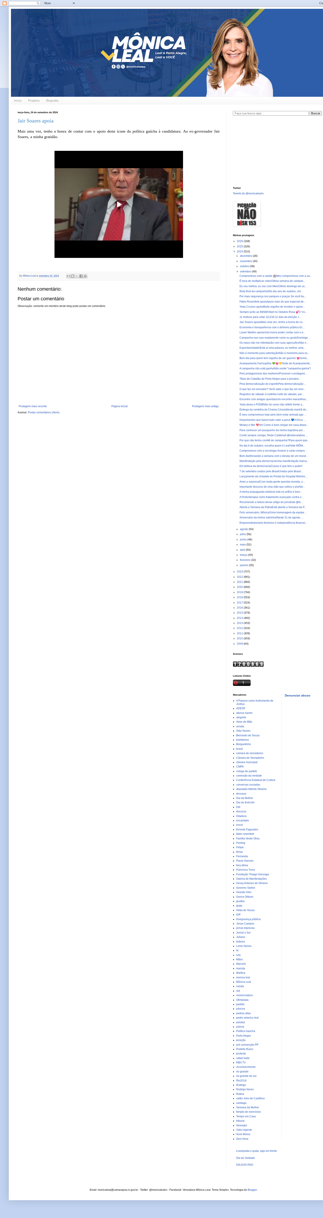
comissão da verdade (249, 775)
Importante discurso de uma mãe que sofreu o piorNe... (272, 486)
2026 (240, 241)
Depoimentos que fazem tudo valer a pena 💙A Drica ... (272, 419)
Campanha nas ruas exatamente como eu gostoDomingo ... (275, 337)
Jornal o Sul (243, 932)
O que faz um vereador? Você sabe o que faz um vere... (272, 389)
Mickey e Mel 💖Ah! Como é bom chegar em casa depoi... (274, 425)
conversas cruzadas (248, 784)
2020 (240, 587)
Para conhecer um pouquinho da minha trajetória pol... (272, 430)
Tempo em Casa (246, 1116)
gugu (239, 905)
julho (243, 534)
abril (243, 549)
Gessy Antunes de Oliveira (252, 883)
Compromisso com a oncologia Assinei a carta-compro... (273, 450)
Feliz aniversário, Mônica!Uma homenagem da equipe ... (273, 512)
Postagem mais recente (33, 406)
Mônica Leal (243, 981)
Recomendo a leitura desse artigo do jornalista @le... (271, 502)
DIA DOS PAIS (244, 1164)
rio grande (242, 1071)
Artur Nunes (243, 730)
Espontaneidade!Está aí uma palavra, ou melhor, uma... (272, 347)
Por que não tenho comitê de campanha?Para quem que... (274, 440)
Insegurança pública (248, 919)
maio (243, 544)
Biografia (52, 100)
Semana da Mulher (247, 1107)
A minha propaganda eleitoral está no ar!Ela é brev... (271, 491)
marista (240, 968)
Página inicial (119, 406)
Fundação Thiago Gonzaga (252, 874)
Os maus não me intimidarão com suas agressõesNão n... (274, 342)
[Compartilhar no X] (77, 276)
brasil (239, 748)
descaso (241, 793)
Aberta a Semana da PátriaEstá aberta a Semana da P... (273, 507)
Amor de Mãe (244, 721)
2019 (240, 592)
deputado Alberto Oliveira (251, 789)
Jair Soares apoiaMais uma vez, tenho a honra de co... (272, 322)
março (244, 554)
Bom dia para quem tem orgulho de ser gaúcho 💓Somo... (274, 358)
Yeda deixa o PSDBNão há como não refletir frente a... (272, 404)
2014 (240, 618)
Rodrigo (241, 1085)
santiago (241, 1103)
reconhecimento (246, 1066)
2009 (240, 643)
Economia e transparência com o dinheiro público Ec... (272, 327)
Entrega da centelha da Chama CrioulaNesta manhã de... (274, 409)
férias (239, 851)
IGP (238, 914)
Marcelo (241, 963)
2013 (240, 623)
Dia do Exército (245, 802)
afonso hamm (244, 713)
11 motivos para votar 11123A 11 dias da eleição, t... (270, 317)
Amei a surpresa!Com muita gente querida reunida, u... (272, 481)
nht (238, 990)
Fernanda (242, 856)
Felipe (240, 847)
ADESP (240, 708)
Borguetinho (243, 744)
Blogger (252, 1189)
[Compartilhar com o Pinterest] (85, 276)
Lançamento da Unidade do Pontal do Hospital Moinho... (273, 476)
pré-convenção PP (247, 1044)
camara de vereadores (249, 753)
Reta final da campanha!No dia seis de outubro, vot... (271, 291)
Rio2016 (241, 1080)
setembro (246, 271)
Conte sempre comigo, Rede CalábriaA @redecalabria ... (273, 435)
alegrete (241, 717)
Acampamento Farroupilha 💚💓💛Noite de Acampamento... (276, 363)
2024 (240, 251)
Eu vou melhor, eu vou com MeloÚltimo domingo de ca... (273, 286)
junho (243, 539)
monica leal (243, 977)
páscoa (240, 1008)
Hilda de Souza (245, 910)
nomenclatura (244, 995)
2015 (240, 612)
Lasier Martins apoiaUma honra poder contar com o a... (272, 332)
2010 (240, 638)
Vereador (241, 1125)
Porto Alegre (243, 1035)
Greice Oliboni (244, 896)
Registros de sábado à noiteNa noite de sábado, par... (272, 394)
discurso (241, 811)
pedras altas (243, 1013)
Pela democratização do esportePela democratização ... (273, 383)
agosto (244, 529)
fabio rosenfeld (245, 833)
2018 (240, 597)
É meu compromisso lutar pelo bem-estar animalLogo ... (273, 414)
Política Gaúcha (245, 1031)
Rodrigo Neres (245, 1089)
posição (241, 1040)
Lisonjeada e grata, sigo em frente (256, 1150)
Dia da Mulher (244, 798)
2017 (240, 602)
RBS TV (241, 1062)
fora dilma (242, 865)
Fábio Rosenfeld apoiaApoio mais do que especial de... (273, 301)
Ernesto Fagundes (247, 829)
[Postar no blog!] (73, 276)
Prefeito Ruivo (244, 1049)
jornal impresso (245, 928)
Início (18, 100)
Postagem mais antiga (205, 406)
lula (238, 955)
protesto (241, 1053)
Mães (239, 959)
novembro (246, 261)
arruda (240, 726)
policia (240, 1026)
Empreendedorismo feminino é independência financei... (273, 522)
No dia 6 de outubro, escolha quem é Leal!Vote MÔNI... (272, 445)
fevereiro (245, 560)
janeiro (244, 565)
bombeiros (242, 739)
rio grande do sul (246, 1076)
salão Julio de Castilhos (250, 1098)
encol (239, 824)
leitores (240, 941)
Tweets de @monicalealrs (248, 193)
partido (240, 1004)
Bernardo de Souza (247, 735)
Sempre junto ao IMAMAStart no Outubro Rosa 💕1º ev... (273, 312)
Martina (240, 972)
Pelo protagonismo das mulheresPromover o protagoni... (273, 373)
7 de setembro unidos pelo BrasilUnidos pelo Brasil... (271, 471)
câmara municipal (247, 762)
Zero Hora (242, 1138)
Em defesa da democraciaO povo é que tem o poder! (271, 466)
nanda (240, 986)
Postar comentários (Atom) (44, 412)
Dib (238, 807)
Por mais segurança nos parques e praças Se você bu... (273, 296)
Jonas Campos (245, 923)
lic (237, 950)
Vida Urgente (244, 1129)
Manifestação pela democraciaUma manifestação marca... (274, 461)
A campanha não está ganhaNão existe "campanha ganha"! (275, 368)
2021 (240, 581)
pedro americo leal (247, 1017)
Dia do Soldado (245, 1158)
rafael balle (243, 1058)
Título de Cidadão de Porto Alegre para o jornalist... (270, 378)
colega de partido (246, 771)
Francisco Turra (245, 869)
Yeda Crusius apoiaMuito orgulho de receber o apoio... (272, 306)
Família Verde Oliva (247, 838)
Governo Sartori (245, 887)
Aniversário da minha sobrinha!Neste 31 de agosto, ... (271, 517)
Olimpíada (242, 999)
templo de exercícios (248, 1111)
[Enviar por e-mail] (68, 276)
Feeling (240, 842)
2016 (240, 607)
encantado (242, 820)
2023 (240, 571)
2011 (240, 633)
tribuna (240, 1120)
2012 (240, 628)
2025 (240, 246)
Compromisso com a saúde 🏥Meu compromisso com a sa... (276, 275)
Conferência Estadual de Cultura (255, 780)
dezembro (246, 255)
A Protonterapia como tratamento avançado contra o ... (272, 497)
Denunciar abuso (297, 695)
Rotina (240, 1094)
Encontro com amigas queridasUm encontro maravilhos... (274, 399)
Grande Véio (243, 892)
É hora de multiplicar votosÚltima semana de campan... (272, 281)
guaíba (240, 901)
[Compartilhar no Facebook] (81, 276)
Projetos (34, 100)
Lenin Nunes (244, 946)
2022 (240, 576)
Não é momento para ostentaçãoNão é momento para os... (274, 353)
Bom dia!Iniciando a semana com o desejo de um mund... (274, 456)
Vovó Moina (243, 1134)
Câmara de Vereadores (250, 757)
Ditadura (241, 816)
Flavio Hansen (245, 860)
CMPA (240, 766)
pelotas (240, 1022)
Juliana (240, 937)
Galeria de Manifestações (251, 878)
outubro (245, 266)
